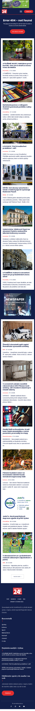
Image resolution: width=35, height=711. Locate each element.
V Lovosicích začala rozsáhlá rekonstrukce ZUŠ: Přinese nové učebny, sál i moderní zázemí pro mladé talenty (17, 387)
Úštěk (4, 195)
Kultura (5, 480)
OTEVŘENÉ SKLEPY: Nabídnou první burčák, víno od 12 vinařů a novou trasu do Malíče (17, 65)
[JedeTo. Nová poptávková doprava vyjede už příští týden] (17, 503)
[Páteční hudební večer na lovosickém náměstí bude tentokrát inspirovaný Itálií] (17, 459)
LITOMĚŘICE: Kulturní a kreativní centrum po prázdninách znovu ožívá (16, 275)
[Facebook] (11, 706)
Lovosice (5, 151)
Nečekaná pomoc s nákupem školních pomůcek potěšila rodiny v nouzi (17, 107)
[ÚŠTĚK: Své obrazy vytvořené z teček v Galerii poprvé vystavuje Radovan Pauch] (17, 174)
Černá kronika (7, 436)
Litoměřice (6, 112)
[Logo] (4, 11)
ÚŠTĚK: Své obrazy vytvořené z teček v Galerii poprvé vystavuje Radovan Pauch (16, 190)
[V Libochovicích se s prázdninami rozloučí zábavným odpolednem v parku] (17, 542)
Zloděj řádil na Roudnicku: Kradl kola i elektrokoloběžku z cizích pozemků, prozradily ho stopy (16, 431)
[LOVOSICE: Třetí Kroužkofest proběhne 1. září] (17, 133)
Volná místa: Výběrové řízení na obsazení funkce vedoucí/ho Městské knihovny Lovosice (16, 231)
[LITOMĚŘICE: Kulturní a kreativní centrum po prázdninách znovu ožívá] (17, 259)
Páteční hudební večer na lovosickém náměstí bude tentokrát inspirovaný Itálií (14, 475)
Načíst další (17, 576)
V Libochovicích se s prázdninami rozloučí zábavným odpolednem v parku (17, 558)
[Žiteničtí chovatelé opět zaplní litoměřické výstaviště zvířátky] (17, 331)
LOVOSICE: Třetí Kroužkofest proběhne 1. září (14, 147)
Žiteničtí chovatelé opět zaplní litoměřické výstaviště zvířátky (16, 345)
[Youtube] (24, 706)
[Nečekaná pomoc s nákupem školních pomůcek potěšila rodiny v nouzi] (17, 91)
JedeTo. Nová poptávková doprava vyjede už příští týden (16, 517)
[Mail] (19, 706)
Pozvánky (6, 70)
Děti (4, 349)
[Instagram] (15, 706)
